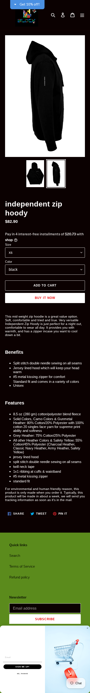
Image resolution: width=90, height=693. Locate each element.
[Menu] (82, 15)
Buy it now (45, 298)
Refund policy (19, 577)
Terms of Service (22, 566)
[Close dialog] (87, 628)
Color (8, 261)
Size (8, 244)
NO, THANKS (22, 673)
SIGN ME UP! (22, 667)
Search (14, 555)
